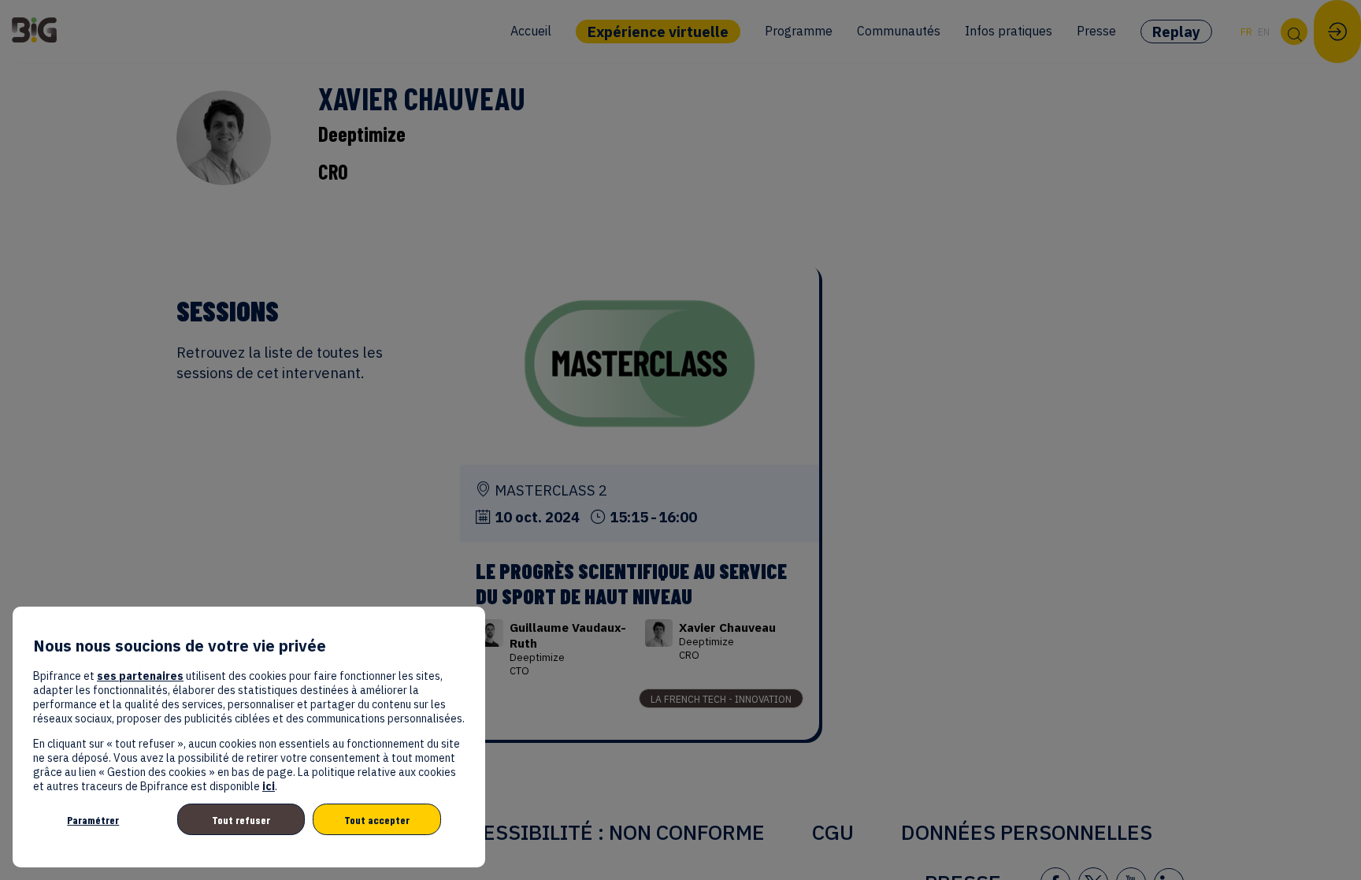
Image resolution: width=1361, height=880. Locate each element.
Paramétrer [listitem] (93, 819)
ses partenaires (140, 676)
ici (268, 786)
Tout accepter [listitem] (377, 819)
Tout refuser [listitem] (241, 819)
